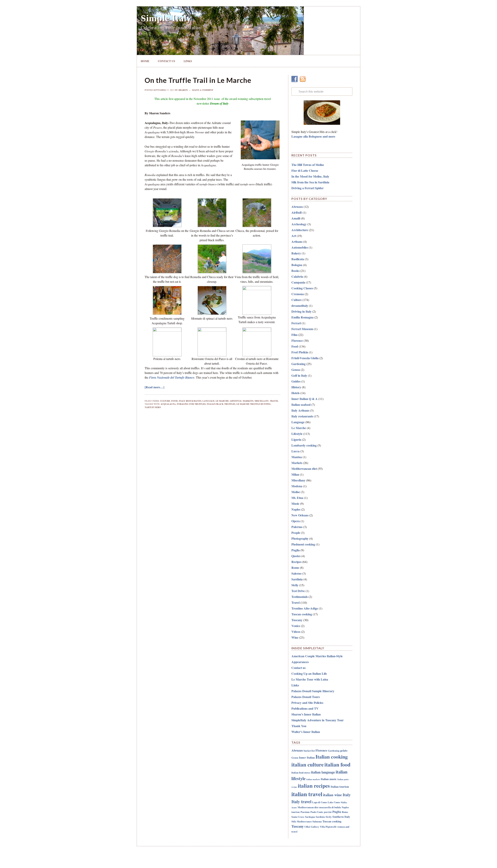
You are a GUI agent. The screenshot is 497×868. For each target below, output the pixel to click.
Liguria (296, 439)
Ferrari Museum (302, 329)
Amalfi (295, 218)
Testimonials (299, 596)
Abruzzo (297, 206)
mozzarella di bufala (330, 807)
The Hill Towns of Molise (307, 164)
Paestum (305, 812)
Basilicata (297, 259)
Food (174, 400)
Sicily (294, 585)
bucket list (309, 750)
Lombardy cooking (304, 445)
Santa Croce (297, 817)
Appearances (300, 662)
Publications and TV (305, 708)
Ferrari (296, 323)
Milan (295, 474)
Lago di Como (319, 802)
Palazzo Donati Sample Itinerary (312, 691)
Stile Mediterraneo (301, 821)
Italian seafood (301, 404)
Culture (165, 400)
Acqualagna (168, 404)
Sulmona (317, 821)
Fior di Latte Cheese (304, 170)
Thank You (298, 726)
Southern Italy (341, 816)
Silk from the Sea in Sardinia (310, 182)
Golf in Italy (299, 375)
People (295, 532)
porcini (328, 812)
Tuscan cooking (301, 614)
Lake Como (334, 802)
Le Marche (222, 400)
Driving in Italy (301, 311)
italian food (337, 764)
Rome (295, 567)
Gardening (298, 364)
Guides (296, 381)
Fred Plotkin (299, 352)
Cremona (297, 294)
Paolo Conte (316, 812)
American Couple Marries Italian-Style (317, 656)
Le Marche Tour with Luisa (309, 679)
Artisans (296, 241)
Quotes (296, 556)
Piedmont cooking (303, 544)
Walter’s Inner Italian (305, 731)
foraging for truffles (191, 404)
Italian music (329, 779)
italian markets (313, 779)
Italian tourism (340, 786)
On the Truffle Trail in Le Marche (198, 80)
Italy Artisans (300, 410)
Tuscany (296, 620)
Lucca (295, 451)
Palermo (296, 527)
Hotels (295, 393)
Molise (295, 492)
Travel (274, 400)
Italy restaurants (190, 400)
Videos (295, 631)
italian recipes (314, 785)
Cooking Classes (302, 288)
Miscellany (262, 400)
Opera (295, 521)
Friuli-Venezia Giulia (305, 358)
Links (295, 685)
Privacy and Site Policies (307, 702)
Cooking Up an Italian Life (309, 673)
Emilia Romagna (302, 317)
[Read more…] (154, 387)
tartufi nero (153, 407)
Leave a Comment (202, 90)
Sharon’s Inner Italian (306, 714)
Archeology (299, 224)
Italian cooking (331, 756)
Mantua (296, 457)
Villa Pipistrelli (328, 826)
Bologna (296, 265)
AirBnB (296, 212)
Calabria (297, 276)
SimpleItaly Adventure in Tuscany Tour (317, 720)
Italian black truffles (221, 404)
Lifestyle (236, 400)
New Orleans (299, 515)
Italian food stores (300, 772)
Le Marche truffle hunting (253, 404)
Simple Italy (166, 18)
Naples (295, 509)
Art (293, 235)
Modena (296, 486)
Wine (294, 637)
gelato (343, 750)
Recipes (296, 561)
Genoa (295, 369)
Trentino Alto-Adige (304, 608)
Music (295, 503)
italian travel (306, 794)
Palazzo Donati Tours (305, 697)
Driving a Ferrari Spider (307, 188)
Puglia (295, 550)
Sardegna (310, 817)
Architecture (299, 230)
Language (208, 400)
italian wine (332, 795)
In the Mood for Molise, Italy (310, 176)
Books (295, 270)
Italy (347, 795)
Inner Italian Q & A (304, 398)
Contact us (298, 667)
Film (294, 334)
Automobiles (299, 247)
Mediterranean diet (304, 468)
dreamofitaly (299, 305)
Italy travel (301, 801)
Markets (248, 400)
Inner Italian (307, 757)
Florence (297, 340)
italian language (323, 772)
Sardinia (297, 579)
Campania (298, 282)
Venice (295, 625)
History (296, 387)
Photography (299, 538)
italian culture (307, 764)
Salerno (296, 573)
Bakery (296, 253)
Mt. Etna (297, 497)
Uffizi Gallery (311, 826)
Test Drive (298, 591)
